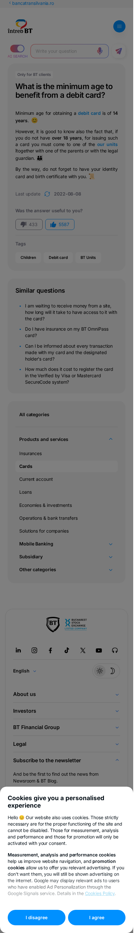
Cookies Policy (100, 893)
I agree (96, 917)
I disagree (36, 917)
